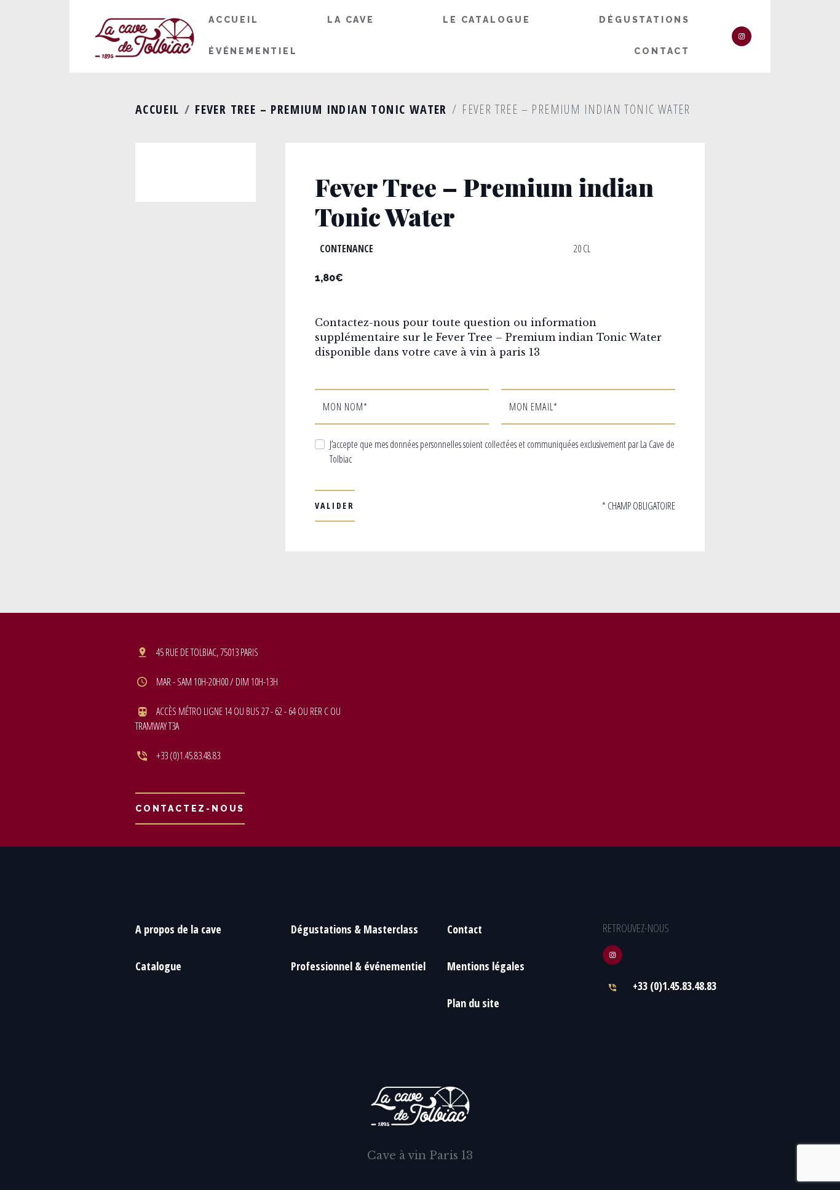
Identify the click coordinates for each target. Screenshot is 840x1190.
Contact (662, 51)
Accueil (233, 20)
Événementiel (253, 51)
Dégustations (644, 20)
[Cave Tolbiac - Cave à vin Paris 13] (144, 37)
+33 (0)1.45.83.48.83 (674, 985)
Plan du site (473, 1003)
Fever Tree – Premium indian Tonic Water (321, 109)
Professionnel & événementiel (358, 966)
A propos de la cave (178, 929)
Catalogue (158, 966)
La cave (350, 20)
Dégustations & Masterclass (354, 929)
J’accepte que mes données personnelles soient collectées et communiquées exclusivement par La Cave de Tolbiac (502, 451)
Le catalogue (487, 20)
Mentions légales (486, 966)
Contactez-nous (190, 808)
